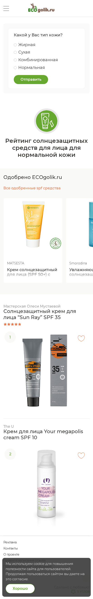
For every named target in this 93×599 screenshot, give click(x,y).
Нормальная (31, 67)
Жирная (26, 44)
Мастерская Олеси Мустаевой (31, 306)
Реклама (9, 542)
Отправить (31, 79)
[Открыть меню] (6, 8)
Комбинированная (38, 59)
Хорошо (20, 588)
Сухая (24, 52)
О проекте (11, 554)
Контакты (10, 548)
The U (8, 426)
